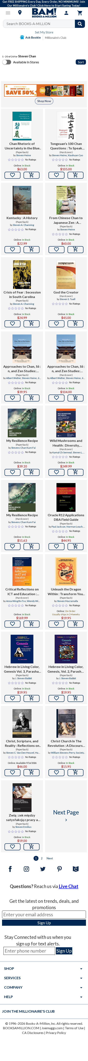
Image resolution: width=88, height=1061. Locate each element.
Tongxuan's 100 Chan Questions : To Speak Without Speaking (66, 146)
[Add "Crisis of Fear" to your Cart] (31, 323)
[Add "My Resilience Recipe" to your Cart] (31, 472)
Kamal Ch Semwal (62, 452)
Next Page (66, 815)
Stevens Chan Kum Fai (23, 447)
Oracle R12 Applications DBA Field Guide (66, 517)
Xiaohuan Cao (75, 155)
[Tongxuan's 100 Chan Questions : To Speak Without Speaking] (65, 126)
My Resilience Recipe (22, 440)
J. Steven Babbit (23, 678)
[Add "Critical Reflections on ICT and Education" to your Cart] (31, 624)
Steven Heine (23, 155)
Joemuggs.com (52, 1028)
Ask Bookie (33, 37)
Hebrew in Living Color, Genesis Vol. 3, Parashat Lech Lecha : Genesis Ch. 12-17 (22, 669)
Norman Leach (75, 526)
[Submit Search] (80, 24)
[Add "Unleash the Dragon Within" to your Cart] (75, 624)
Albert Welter (13, 378)
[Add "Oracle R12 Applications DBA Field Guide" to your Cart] (75, 546)
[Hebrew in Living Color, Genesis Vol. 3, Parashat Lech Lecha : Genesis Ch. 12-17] (22, 649)
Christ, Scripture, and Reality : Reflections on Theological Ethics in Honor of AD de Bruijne (22, 743)
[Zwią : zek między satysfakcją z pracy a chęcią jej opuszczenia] (22, 797)
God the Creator (66, 292)
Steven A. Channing (23, 224)
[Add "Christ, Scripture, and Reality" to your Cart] (31, 772)
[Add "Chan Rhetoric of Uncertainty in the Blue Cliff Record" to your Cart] (31, 175)
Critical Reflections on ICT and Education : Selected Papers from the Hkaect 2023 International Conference (22, 591)
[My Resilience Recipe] (22, 423)
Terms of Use (74, 1028)
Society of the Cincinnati (70, 754)
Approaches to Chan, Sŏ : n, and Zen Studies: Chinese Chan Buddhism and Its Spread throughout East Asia (22, 368)
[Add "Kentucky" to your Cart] (31, 249)
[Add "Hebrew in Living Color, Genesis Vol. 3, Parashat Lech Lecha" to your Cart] (31, 698)
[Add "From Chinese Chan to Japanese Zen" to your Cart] (75, 249)
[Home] (44, 13)
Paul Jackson (58, 526)
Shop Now (44, 101)
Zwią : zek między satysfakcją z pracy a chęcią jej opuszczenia (22, 817)
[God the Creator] (66, 274)
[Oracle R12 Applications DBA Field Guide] (66, 497)
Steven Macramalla (67, 601)
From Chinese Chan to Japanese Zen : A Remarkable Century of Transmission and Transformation (66, 220)
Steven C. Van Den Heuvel (20, 752)
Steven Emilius (23, 826)
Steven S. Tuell (67, 299)
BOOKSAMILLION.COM (21, 1028)
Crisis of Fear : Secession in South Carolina (22, 294)
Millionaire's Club (55, 37)
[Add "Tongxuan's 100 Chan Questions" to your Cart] (75, 175)
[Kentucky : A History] (22, 200)
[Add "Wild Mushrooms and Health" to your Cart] (75, 472)
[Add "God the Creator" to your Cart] (75, 323)
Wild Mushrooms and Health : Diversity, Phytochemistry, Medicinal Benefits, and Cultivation (66, 443)
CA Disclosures (33, 1033)
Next (50, 858)
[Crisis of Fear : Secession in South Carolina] (22, 274)
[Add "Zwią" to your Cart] (31, 846)
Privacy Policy (56, 1033)
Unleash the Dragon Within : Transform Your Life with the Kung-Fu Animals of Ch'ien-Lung (66, 591)
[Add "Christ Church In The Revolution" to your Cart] (75, 772)
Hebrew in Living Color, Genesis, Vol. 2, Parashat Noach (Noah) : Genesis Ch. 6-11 (66, 669)
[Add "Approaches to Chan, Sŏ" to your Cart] (31, 398)
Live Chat (68, 886)
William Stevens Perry (63, 752)
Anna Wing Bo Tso (16, 601)
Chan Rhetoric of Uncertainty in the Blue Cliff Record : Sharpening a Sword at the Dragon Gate (22, 146)
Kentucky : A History (22, 218)
